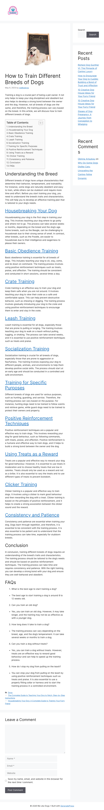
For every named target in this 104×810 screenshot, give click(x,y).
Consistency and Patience (21, 159)
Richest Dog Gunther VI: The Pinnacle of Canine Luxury (88, 68)
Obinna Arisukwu (86, 159)
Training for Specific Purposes (22, 146)
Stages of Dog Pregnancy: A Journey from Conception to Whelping (85, 118)
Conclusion (15, 162)
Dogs (10, 692)
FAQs (12, 166)
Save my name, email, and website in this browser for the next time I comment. (35, 781)
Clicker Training (17, 156)
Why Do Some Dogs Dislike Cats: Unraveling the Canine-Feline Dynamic (88, 171)
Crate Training (15, 136)
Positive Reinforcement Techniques (25, 149)
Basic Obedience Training (21, 133)
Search (81, 30)
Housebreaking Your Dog (21, 130)
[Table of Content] (41, 123)
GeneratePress (67, 806)
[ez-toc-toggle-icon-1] (39, 123)
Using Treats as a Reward (21, 152)
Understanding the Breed (20, 126)
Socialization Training (18, 143)
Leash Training (16, 139)
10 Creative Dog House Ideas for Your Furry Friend (86, 93)
